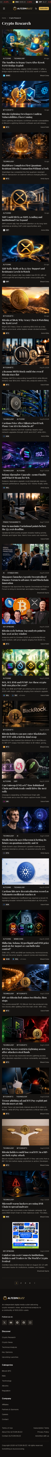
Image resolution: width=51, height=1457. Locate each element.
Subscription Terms (41, 1428)
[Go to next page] (34, 1283)
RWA (4, 1376)
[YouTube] (10, 1322)
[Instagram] (30, 1322)
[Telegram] (17, 1322)
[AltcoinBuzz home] (23, 8)
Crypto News (7, 1342)
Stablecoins (13, 573)
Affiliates (5, 1404)
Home (4, 18)
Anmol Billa (45, 230)
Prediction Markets (12, 522)
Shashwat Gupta (43, 593)
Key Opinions (8, 627)
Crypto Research (9, 1337)
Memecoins (18, 939)
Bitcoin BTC (8, 110)
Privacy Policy (43, 1432)
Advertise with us (42, 1436)
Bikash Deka (44, 76)
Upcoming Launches (10, 1357)
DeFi (15, 781)
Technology (19, 59)
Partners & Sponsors (10, 1409)
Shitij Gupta (45, 179)
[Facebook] (23, 1322)
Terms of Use (7, 1428)
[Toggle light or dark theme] (36, 8)
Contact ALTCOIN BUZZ (11, 1436)
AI (4, 573)
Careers (5, 1414)
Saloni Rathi (45, 127)
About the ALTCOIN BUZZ (12, 1432)
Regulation (6, 1391)
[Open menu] (4, 8)
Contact (5, 1419)
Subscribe (44, 8)
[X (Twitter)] (4, 1322)
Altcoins (7, 59)
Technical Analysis (9, 1347)
